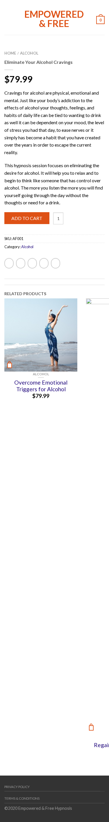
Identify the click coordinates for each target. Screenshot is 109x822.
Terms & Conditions (22, 798)
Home (10, 53)
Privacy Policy (17, 787)
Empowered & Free (54, 18)
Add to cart (26, 218)
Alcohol (29, 53)
